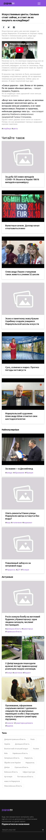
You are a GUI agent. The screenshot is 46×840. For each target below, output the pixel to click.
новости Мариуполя (12, 781)
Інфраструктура (29, 772)
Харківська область (14, 632)
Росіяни (36, 749)
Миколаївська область (13, 786)
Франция (29, 473)
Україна (7, 744)
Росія (32, 739)
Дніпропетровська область (15, 739)
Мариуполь (10, 570)
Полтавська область (25, 777)
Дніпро (7, 767)
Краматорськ (28, 629)
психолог (10, 723)
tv (9, 3)
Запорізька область (11, 758)
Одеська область (21, 767)
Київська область (11, 772)
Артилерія (8, 777)
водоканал (28, 523)
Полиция (25, 570)
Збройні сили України (12, 763)
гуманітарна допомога (24, 723)
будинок (9, 726)
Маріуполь (28, 758)
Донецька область (13, 629)
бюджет (27, 673)
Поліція (9, 673)
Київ (6, 753)
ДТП (19, 570)
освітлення (18, 673)
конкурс (9, 473)
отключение (17, 523)
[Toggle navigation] (39, 3)
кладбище (7, 129)
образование (19, 473)
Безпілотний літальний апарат (16, 749)
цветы (15, 129)
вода (8, 523)
